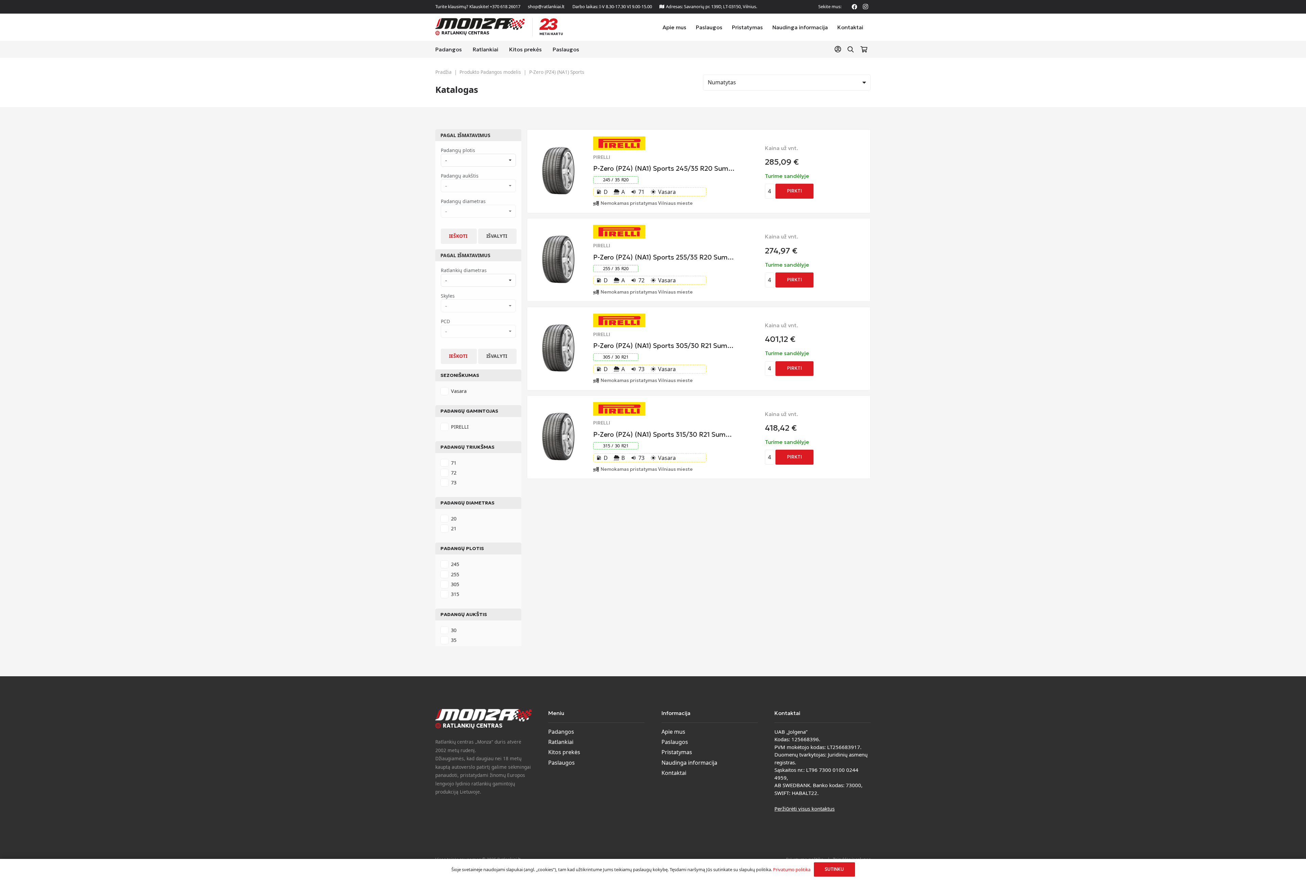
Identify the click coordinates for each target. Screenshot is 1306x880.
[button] (850, 49)
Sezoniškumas (459, 375)
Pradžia (443, 72)
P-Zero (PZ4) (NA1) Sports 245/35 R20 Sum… (664, 168)
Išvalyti (496, 236)
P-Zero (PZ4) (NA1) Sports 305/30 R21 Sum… (663, 346)
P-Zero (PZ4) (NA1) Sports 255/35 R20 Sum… (663, 257)
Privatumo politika (791, 869)
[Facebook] (854, 6)
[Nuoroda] (839, 49)
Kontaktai (674, 773)
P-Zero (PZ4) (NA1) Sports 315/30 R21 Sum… (662, 434)
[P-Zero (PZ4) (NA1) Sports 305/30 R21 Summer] (558, 328)
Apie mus (673, 731)
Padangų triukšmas (467, 447)
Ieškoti (458, 236)
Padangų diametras (467, 503)
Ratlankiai (560, 742)
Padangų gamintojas (469, 411)
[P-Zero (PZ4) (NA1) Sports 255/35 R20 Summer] (558, 239)
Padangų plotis (462, 548)
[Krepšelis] (864, 49)
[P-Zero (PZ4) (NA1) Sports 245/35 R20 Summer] (558, 150)
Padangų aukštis (463, 614)
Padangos (561, 731)
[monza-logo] (480, 24)
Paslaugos (561, 762)
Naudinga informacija (689, 762)
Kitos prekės (564, 752)
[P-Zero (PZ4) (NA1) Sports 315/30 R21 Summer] (558, 416)
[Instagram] (865, 6)
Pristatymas (677, 752)
